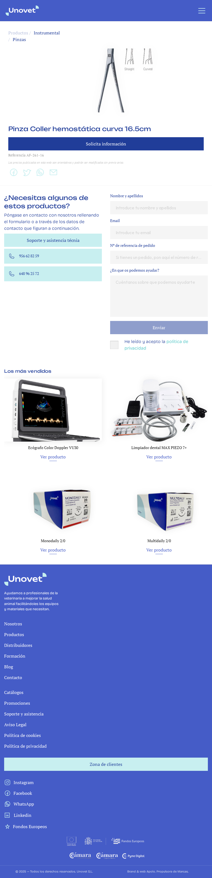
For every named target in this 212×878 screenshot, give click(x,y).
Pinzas (19, 39)
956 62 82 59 (29, 255)
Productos (14, 634)
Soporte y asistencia (24, 714)
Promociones (17, 703)
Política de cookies (22, 735)
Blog (8, 667)
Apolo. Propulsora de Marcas (167, 871)
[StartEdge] (92, 11)
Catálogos (13, 692)
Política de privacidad (25, 746)
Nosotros (13, 624)
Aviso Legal (15, 725)
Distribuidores (18, 645)
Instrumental (47, 33)
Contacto (13, 677)
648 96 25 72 (29, 273)
